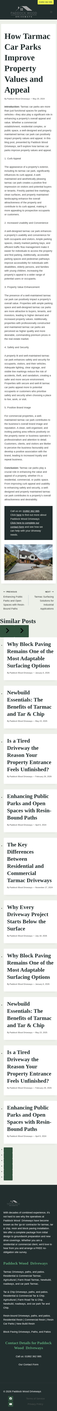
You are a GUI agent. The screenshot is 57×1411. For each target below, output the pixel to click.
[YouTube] (10, 1404)
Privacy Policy (35, 1404)
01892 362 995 (45, 2)
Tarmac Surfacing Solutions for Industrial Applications (44, 600)
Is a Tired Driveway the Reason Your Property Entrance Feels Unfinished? (29, 755)
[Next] (21, 631)
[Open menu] (51, 12)
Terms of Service (35, 1398)
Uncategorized (12, 29)
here (18, 515)
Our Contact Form (28, 1364)
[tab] (8, 1150)
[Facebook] (10, 1398)
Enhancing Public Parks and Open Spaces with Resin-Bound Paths (14, 600)
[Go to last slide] (7, 631)
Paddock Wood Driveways (18, 99)
